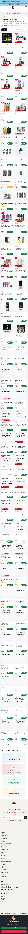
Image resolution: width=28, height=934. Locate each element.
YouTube (2, 899)
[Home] (2, 17)
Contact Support (4, 835)
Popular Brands (4, 872)
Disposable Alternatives (6, 861)
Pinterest (3, 902)
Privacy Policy (9, 820)
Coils (2, 866)
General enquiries (5, 886)
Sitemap (2, 851)
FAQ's (2, 833)
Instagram (3, 898)
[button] (2, 8)
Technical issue (4, 884)
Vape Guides (4, 841)
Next (25, 744)
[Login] (23, 8)
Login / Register (4, 836)
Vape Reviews (4, 874)
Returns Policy (4, 846)
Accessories (3, 869)
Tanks (2, 867)
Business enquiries (5, 879)
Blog (2, 840)
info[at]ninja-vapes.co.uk (6, 889)
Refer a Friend (4, 852)
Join (25, 817)
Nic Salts (3, 863)
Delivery (3, 847)
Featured (20, 29)
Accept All (14, 927)
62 (9, 744)
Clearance (3, 871)
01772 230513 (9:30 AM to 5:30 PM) (9, 887)
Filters (5, 29)
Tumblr (2, 901)
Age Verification (4, 849)
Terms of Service (16, 820)
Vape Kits (3, 864)
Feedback (3, 883)
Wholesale (3, 860)
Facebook (3, 896)
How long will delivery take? (7, 890)
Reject (14, 931)
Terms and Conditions (6, 843)
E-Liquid (3, 858)
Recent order (4, 881)
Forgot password (4, 838)
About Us (3, 832)
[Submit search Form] (26, 11)
